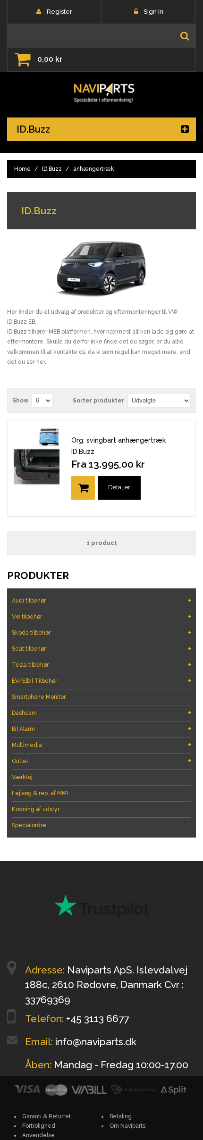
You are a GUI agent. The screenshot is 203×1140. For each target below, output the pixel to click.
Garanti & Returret (46, 1116)
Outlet (101, 760)
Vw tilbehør (101, 616)
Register (59, 11)
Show (20, 400)
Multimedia (101, 744)
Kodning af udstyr (35, 809)
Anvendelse (38, 1135)
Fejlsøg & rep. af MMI (40, 793)
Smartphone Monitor (39, 697)
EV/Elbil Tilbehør (101, 680)
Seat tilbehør (101, 648)
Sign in (153, 11)
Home (22, 169)
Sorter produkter (98, 400)
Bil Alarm (101, 728)
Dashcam (101, 712)
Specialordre (29, 825)
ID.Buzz (52, 169)
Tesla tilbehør (101, 664)
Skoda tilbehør (101, 632)
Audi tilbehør (101, 600)
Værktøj (22, 777)
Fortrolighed (38, 1126)
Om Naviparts (127, 1126)
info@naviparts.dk (95, 1042)
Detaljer (119, 487)
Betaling (121, 1116)
